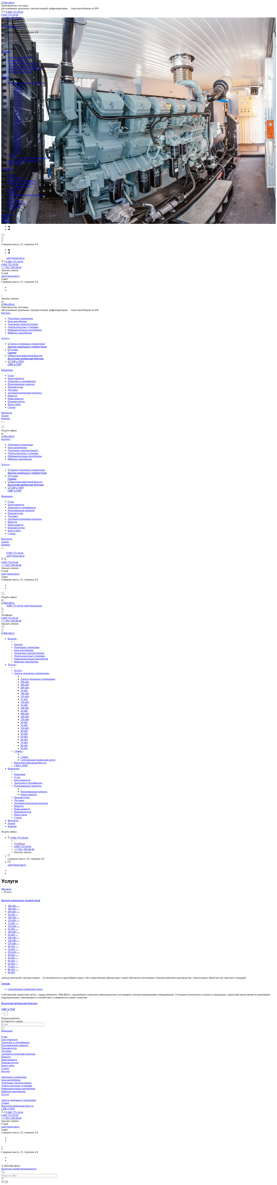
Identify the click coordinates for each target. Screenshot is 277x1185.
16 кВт (17, 108)
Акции (5, 218)
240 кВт (18, 120)
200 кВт (18, 117)
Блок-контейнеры (17, 60)
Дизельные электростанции (23, 63)
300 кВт (18, 85)
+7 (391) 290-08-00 (11, 17)
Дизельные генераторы (20, 57)
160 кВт (18, 111)
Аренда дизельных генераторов (25, 82)
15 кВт (17, 103)
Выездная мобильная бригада (24, 160)
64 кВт (17, 143)
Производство (15, 189)
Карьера (6, 221)
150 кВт (18, 106)
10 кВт (17, 94)
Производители (16, 203)
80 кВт (17, 149)
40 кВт (17, 134)
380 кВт (18, 88)
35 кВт (17, 129)
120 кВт (18, 100)
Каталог (6, 51)
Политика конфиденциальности (18, 1168)
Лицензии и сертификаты (22, 180)
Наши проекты (22, 186)
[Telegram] (9, 229)
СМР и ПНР (14, 163)
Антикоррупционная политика (25, 195)
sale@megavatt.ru (10, 26)
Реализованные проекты (21, 183)
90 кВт (17, 152)
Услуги (5, 77)
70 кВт (17, 146)
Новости (12, 197)
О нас (11, 174)
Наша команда (15, 200)
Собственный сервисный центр (31, 158)
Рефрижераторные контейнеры (25, 69)
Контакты (7, 214)
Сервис (12, 155)
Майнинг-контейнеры (20, 71)
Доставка (13, 192)
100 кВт (18, 97)
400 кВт (18, 91)
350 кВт (18, 132)
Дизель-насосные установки (23, 66)
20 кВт (17, 114)
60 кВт (17, 140)
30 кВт (17, 126)
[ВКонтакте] (9, 226)
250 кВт (18, 123)
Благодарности (16, 177)
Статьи (11, 209)
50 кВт (17, 137)
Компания (7, 169)
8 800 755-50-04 (14, 12)
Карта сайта (14, 206)
